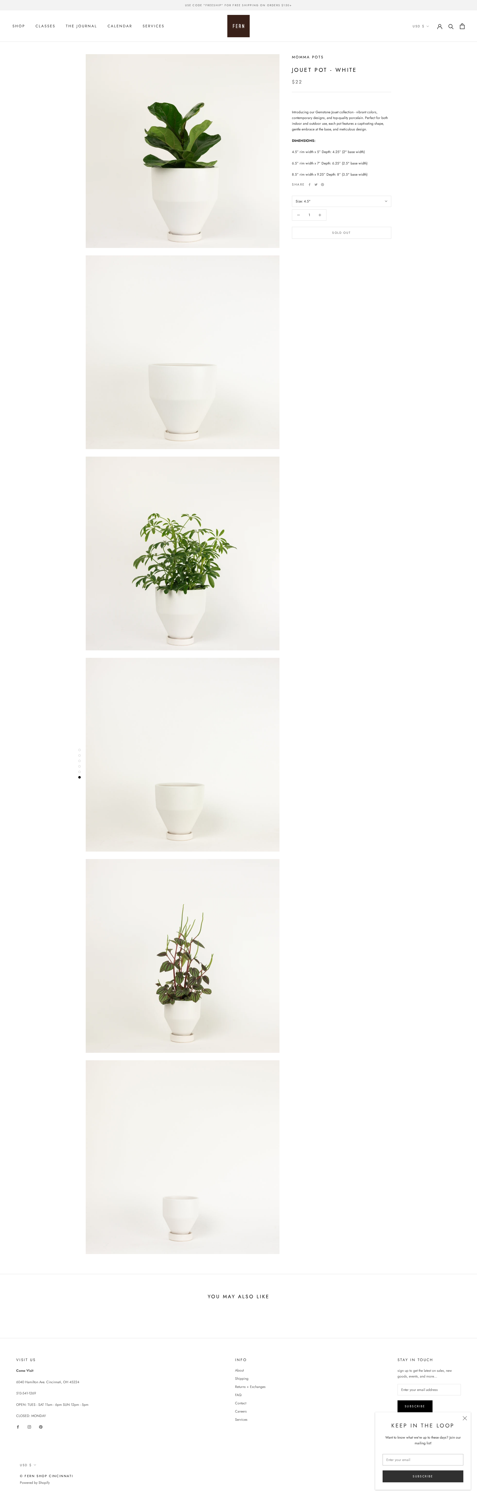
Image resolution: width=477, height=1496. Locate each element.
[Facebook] (309, 184)
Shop (18, 26)
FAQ (238, 1394)
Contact (240, 1403)
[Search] (451, 26)
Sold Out (341, 233)
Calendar (120, 26)
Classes (45, 26)
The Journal (81, 26)
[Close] (465, 1418)
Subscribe (423, 1476)
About (239, 1370)
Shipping (241, 1378)
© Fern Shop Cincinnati (46, 1476)
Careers (241, 1411)
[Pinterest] (322, 184)
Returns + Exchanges (250, 1386)
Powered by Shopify (35, 1482)
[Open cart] (462, 26)
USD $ (419, 26)
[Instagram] (29, 1426)
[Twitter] (316, 184)
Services (153, 26)
